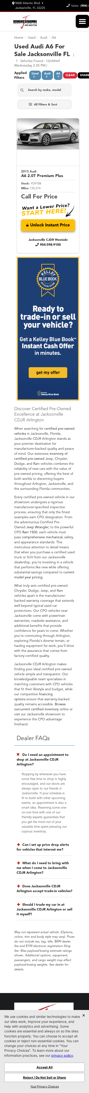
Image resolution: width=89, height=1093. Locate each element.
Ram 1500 (29, 532)
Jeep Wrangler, (37, 527)
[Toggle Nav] (82, 21)
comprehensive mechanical (42, 537)
